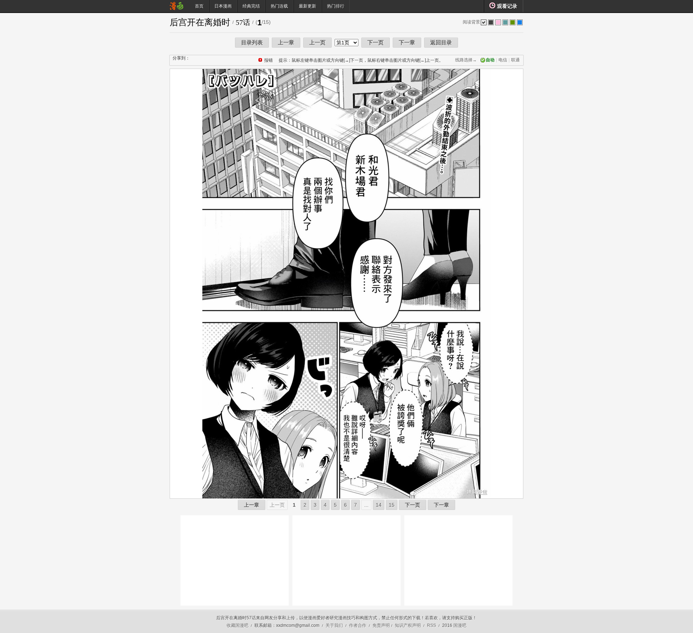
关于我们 (334, 625)
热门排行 (335, 6)
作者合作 (357, 625)
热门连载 (279, 6)
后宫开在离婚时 (200, 22)
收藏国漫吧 (237, 625)
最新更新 (307, 6)
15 (392, 505)
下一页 (375, 42)
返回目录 (441, 42)
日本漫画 (223, 6)
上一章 (286, 42)
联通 (515, 59)
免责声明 (381, 625)
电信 (502, 59)
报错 (268, 60)
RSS (431, 625)
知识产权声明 (408, 625)
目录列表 (252, 42)
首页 (199, 6)
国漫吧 (459, 625)
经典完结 (251, 6)
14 (379, 505)
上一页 (317, 42)
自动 (490, 59)
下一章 (407, 42)
